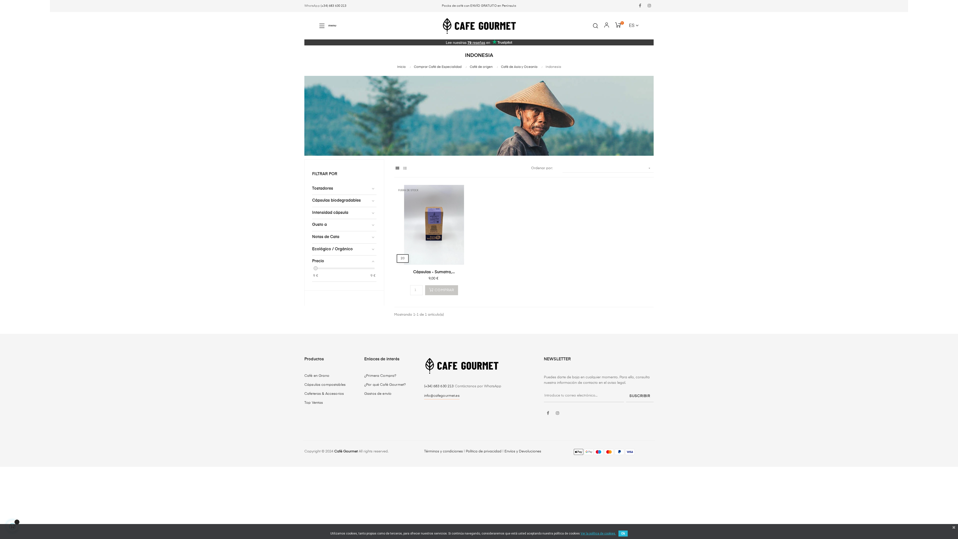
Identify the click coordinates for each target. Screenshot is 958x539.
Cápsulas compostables (325, 385)
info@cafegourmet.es (442, 396)
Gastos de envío (377, 394)
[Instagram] (649, 6)
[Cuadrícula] (397, 168)
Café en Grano (316, 376)
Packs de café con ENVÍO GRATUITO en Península (479, 5)
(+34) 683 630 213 (333, 5)
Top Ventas (313, 402)
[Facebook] (640, 6)
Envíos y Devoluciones (522, 451)
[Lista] (405, 168)
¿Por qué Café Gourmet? (385, 385)
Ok (623, 533)
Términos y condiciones (443, 451)
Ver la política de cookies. (598, 533)
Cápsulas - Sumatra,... (434, 272)
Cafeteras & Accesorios (324, 394)
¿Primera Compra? (380, 376)
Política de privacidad (483, 451)
